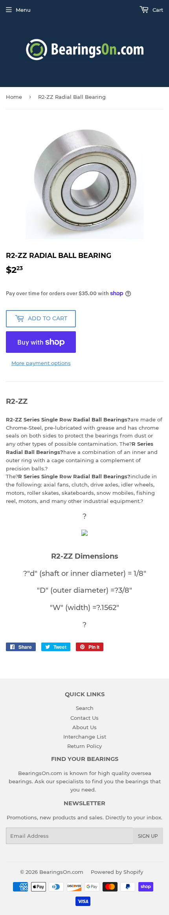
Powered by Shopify (117, 872)
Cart (157, 10)
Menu (23, 10)
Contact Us (84, 718)
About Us (84, 727)
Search (85, 708)
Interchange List (84, 736)
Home (14, 97)
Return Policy (84, 746)
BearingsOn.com (61, 872)
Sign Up (148, 836)
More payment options (41, 363)
